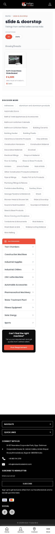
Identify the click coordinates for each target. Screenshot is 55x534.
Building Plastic (29, 133)
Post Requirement (19, 347)
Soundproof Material (39, 205)
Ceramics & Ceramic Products (17, 139)
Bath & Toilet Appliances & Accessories (21, 116)
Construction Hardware (14, 144)
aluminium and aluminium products (34, 105)
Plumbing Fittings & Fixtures (15, 183)
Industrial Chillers (13, 269)
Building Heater (11, 133)
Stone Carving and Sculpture (16, 216)
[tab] (27, 424)
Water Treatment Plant (16, 300)
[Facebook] (4, 512)
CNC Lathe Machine (14, 277)
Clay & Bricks (42, 139)
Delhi (17, 36)
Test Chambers (12, 247)
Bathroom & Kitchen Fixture (16, 127)
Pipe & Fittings (10, 177)
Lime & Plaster (23, 166)
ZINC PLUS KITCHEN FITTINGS (18, 81)
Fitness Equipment (13, 307)
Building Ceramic (40, 127)
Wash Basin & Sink (12, 227)
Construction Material (39, 144)
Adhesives (8, 105)
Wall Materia (37, 221)
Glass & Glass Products (32, 161)
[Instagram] (12, 512)
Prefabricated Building (14, 188)
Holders (7, 166)
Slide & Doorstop (41, 199)
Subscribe (27, 483)
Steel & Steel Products (13, 210)
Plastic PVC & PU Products (33, 177)
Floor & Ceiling (10, 161)
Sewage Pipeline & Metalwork (17, 194)
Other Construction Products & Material (21, 172)
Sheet (38, 194)
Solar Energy (11, 315)
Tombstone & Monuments (15, 221)
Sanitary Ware (35, 188)
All (9, 36)
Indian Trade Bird (30, 523)
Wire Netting (9, 232)
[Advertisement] (27, 381)
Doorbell (32, 150)
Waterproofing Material (36, 227)
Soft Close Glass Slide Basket (13, 72)
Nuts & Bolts (40, 166)
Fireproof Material (32, 155)
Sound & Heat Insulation (14, 205)
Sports (8, 323)
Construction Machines (16, 254)
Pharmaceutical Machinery (17, 292)
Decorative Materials (13, 150)
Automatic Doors (11, 111)
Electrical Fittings (11, 155)
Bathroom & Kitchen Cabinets (17, 122)
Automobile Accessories (16, 285)
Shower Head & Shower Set (16, 199)
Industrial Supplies (13, 262)
